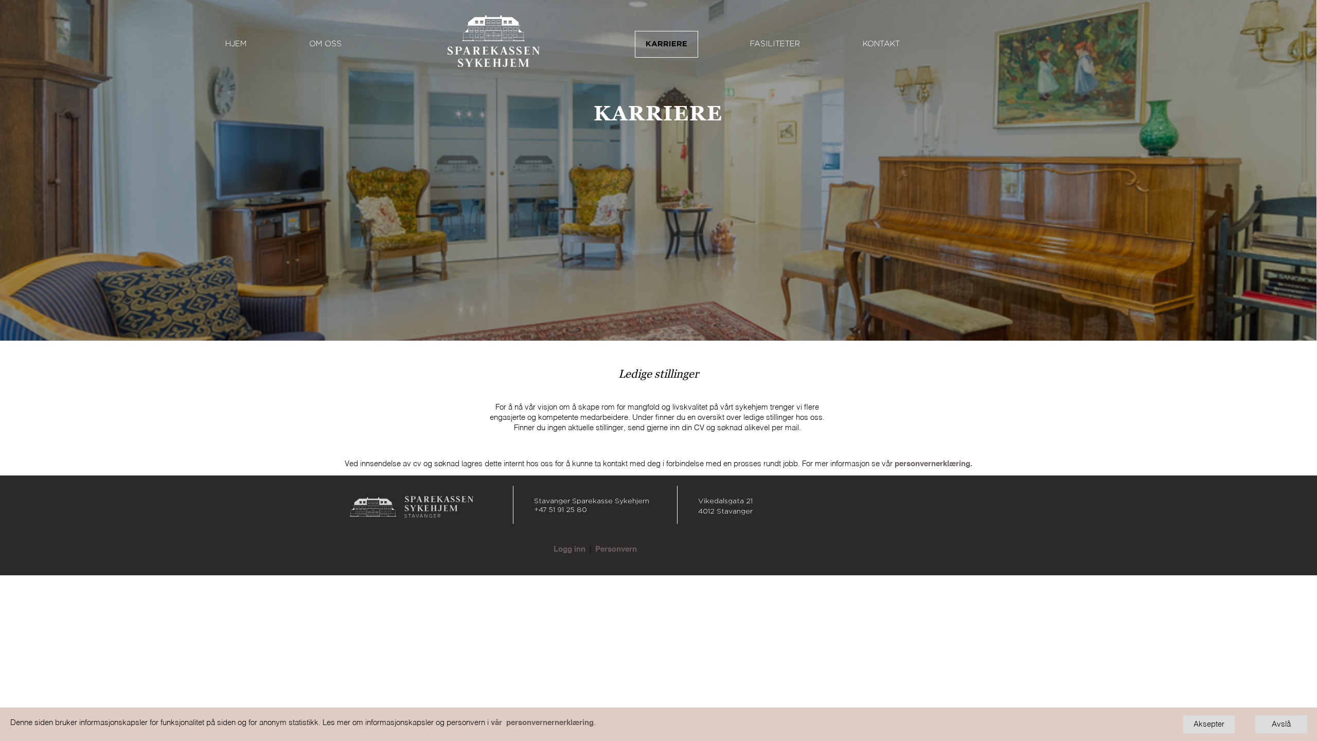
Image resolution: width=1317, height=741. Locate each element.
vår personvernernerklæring (542, 723)
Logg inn (569, 549)
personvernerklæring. (933, 464)
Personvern (616, 549)
